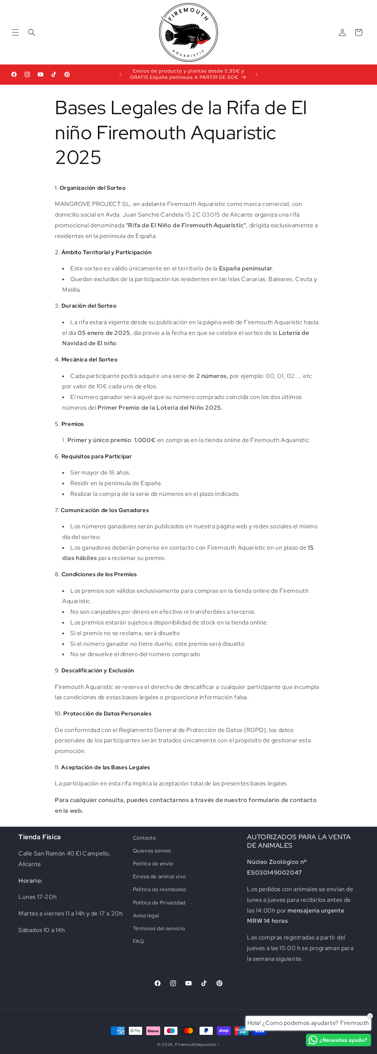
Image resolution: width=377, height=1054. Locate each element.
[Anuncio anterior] (120, 74)
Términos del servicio (159, 928)
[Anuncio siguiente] (257, 74)
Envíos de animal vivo (159, 876)
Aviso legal (146, 915)
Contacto (144, 837)
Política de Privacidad (159, 902)
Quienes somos (152, 850)
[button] (15, 32)
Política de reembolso (159, 889)
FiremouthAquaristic (195, 1044)
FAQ (138, 941)
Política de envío (153, 863)
